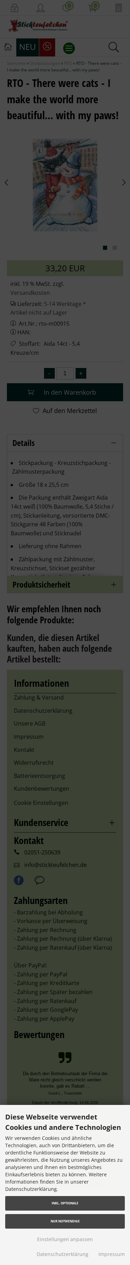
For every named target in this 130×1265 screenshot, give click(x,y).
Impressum (111, 1254)
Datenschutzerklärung (62, 1254)
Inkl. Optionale (65, 1203)
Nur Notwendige (65, 1221)
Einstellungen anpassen (65, 1239)
